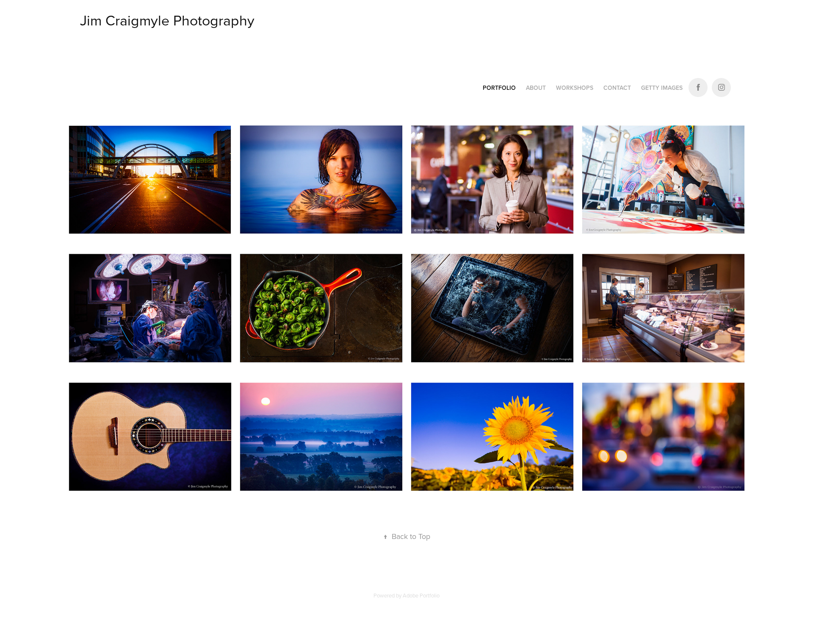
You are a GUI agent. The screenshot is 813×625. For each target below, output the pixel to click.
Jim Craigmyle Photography (167, 20)
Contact (617, 87)
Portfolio (499, 87)
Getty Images (662, 87)
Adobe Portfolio (421, 595)
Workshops (574, 87)
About (536, 87)
